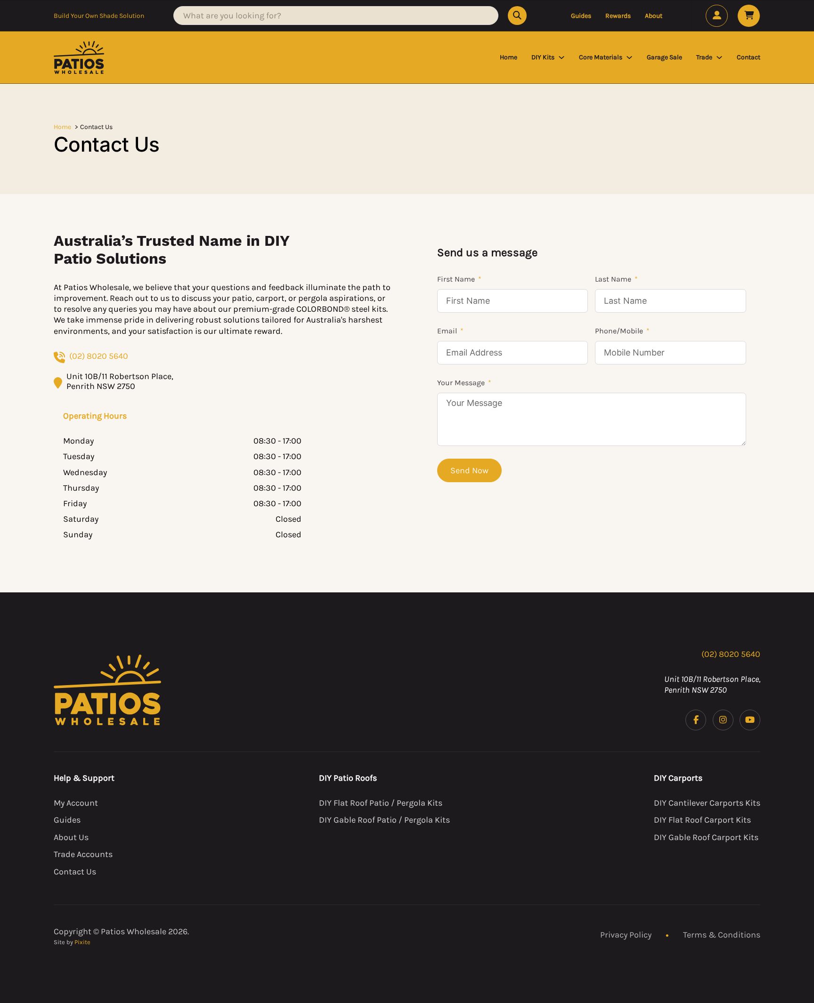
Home (508, 57)
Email (447, 331)
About (653, 16)
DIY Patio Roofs (348, 778)
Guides (581, 16)
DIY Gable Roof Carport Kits (706, 837)
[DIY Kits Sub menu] (561, 57)
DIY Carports (678, 778)
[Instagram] (723, 720)
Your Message (461, 383)
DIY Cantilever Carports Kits (707, 803)
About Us (71, 837)
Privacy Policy (625, 935)
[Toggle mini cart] (748, 15)
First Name (456, 279)
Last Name (613, 279)
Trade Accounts (83, 854)
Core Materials (600, 57)
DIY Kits (542, 57)
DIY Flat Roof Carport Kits (702, 820)
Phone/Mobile (619, 331)
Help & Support (84, 778)
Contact (748, 57)
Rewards (618, 16)
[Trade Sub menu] (719, 57)
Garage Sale (664, 57)
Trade (704, 57)
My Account (76, 803)
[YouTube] (750, 720)
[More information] (716, 15)
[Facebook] (695, 720)
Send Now (469, 470)
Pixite (82, 942)
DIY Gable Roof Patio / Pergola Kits (384, 820)
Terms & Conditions (721, 935)
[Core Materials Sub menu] (629, 57)
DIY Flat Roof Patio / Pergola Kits (380, 803)
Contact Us (75, 871)
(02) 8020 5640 (98, 356)
